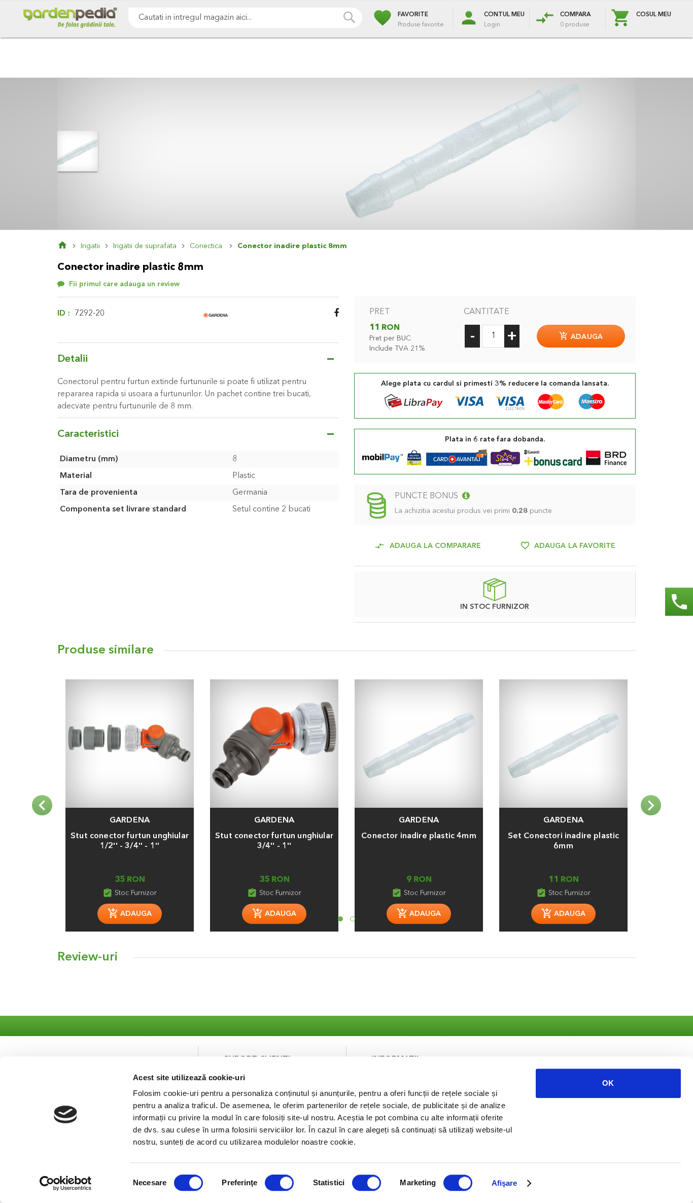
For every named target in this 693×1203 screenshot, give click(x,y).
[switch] (279, 1184)
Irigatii (90, 246)
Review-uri (87, 957)
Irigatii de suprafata (145, 246)
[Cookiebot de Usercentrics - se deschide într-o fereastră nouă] (65, 1183)
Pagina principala (69, 246)
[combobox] (245, 18)
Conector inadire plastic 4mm (418, 836)
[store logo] (70, 19)
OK (608, 1083)
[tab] (346, 960)
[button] (129, 815)
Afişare (504, 1183)
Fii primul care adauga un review (124, 284)
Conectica (207, 246)
